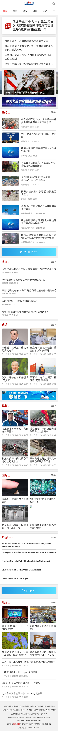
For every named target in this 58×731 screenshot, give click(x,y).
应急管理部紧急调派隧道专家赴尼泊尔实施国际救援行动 (38, 222)
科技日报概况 (21, 706)
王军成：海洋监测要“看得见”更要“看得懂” (43, 379)
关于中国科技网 (40, 706)
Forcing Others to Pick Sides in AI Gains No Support (26, 561)
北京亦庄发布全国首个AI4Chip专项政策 (22, 693)
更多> (53, 112)
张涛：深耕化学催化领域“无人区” (15, 379)
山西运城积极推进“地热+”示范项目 (19, 672)
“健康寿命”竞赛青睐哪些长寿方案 (43, 500)
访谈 (45, 11)
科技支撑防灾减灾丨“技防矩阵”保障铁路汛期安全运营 (38, 164)
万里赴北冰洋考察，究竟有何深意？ (15, 430)
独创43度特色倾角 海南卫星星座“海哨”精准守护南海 (15, 654)
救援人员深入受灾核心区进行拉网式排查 (15, 460)
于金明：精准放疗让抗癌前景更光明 (15, 349)
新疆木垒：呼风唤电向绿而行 (43, 627)
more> (53, 537)
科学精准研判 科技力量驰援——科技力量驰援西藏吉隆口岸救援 (38, 121)
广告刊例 (12, 710)
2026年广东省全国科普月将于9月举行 (21, 683)
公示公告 (5, 710)
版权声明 (44, 714)
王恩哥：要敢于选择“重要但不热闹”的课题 (43, 349)
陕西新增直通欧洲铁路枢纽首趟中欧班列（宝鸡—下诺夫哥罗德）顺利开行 (43, 654)
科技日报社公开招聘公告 (26, 710)
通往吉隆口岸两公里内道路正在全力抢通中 (43, 430)
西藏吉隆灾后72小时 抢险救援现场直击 (38, 193)
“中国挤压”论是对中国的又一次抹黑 (38, 135)
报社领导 (30, 706)
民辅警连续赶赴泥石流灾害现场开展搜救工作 (43, 460)
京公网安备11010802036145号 (29, 728)
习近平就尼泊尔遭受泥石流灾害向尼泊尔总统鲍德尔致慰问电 (29, 48)
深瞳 (35, 11)
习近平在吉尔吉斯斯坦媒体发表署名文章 (26, 41)
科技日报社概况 (9, 706)
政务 (25, 11)
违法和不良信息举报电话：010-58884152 (36, 724)
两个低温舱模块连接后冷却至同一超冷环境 (15, 526)
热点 (15, 11)
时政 (5, 11)
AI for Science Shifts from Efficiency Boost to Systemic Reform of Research (26, 545)
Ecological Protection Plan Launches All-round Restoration (29, 552)
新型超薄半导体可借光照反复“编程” (43, 526)
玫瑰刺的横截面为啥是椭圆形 (15, 500)
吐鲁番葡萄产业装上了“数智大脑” (15, 627)
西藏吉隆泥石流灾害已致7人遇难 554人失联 (38, 150)
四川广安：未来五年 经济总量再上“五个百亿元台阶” (29, 662)
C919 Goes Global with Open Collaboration (21, 570)
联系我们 (50, 706)
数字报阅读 (29, 251)
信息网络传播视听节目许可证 (21, 714)
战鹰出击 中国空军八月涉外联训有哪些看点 (38, 207)
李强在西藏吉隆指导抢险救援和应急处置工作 (29, 64)
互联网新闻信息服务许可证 (46, 710)
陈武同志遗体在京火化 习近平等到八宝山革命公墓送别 (28, 57)
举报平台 (36, 714)
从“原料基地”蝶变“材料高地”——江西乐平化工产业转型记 (38, 178)
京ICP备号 (14, 724)
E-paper (29, 590)
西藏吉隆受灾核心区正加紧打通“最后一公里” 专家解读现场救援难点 (38, 236)
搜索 (53, 3)
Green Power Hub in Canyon (15, 578)
